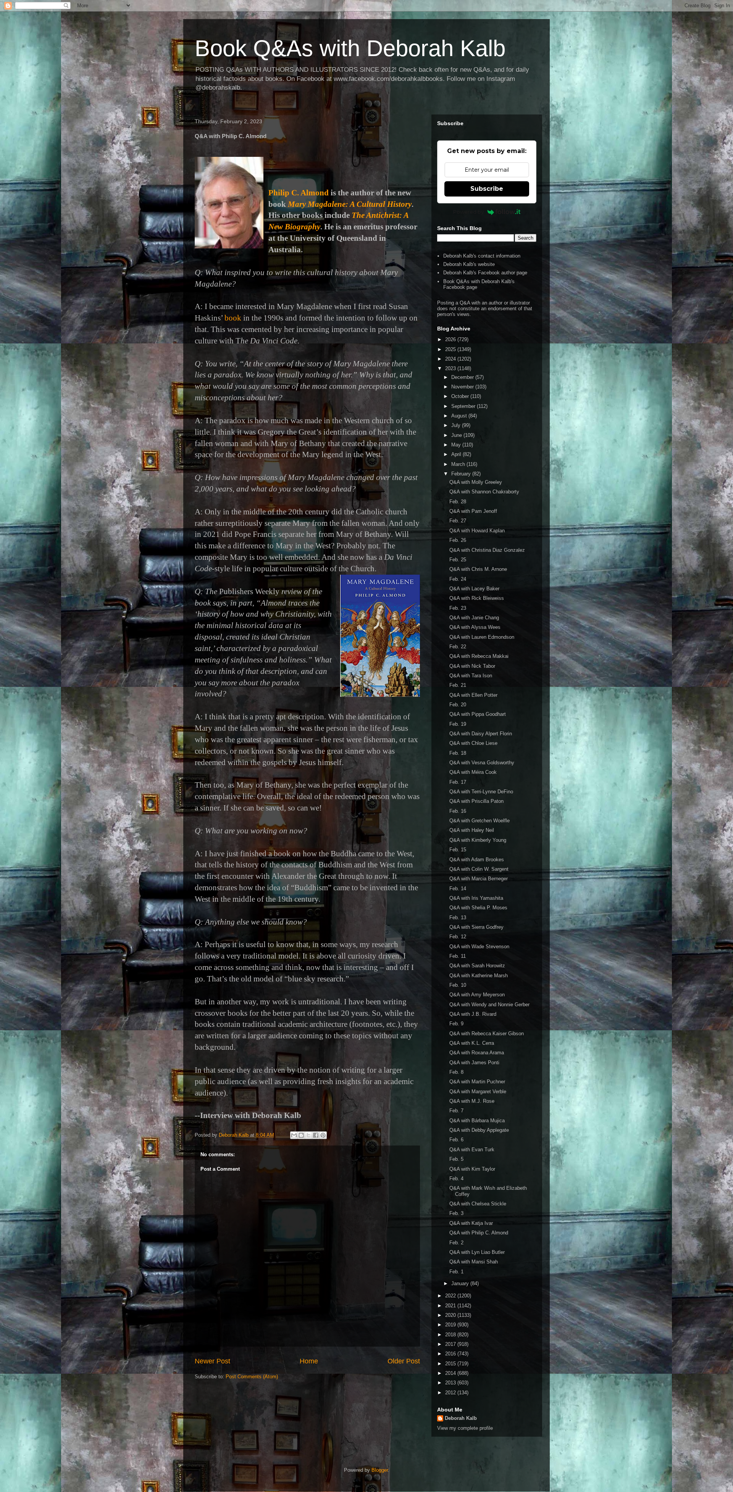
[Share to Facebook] (316, 1135)
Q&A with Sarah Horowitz (477, 965)
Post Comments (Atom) (252, 1376)
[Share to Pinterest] (323, 1135)
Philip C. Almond (298, 192)
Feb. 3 (456, 1213)
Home (309, 1361)
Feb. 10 (457, 985)
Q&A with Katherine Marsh (478, 975)
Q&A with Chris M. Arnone (478, 569)
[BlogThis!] (301, 1135)
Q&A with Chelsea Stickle (477, 1204)
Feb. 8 (456, 1072)
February (461, 474)
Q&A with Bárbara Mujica (477, 1120)
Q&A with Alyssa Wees (475, 627)
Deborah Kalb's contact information (481, 256)
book (232, 317)
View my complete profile (465, 1428)
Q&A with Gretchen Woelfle (479, 820)
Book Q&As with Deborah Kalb (350, 48)
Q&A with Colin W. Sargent (479, 869)
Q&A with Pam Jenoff (473, 511)
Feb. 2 (456, 1242)
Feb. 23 (457, 608)
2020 (451, 1315)
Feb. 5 (456, 1159)
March (459, 464)
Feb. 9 (456, 1023)
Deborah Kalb (461, 1418)
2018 (451, 1334)
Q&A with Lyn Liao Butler (477, 1252)
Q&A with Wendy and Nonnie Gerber (489, 1004)
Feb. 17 (457, 782)
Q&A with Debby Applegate (479, 1130)
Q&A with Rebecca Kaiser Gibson (486, 1033)
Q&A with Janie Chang (474, 617)
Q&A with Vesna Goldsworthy (481, 762)
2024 (451, 359)
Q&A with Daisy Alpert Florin (480, 733)
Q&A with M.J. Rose (471, 1101)
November (463, 387)
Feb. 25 (457, 559)
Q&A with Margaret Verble (477, 1091)
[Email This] (294, 1135)
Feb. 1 (456, 1271)
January (460, 1283)
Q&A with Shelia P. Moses (478, 907)
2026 (451, 339)
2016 (451, 1354)
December (463, 377)
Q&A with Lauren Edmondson (481, 637)
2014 (451, 1373)
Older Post (403, 1361)
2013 (451, 1383)
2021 (451, 1305)
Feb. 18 (457, 753)
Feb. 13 (457, 917)
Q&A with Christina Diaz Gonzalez (487, 550)
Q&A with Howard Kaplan (477, 530)
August (459, 416)
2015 (451, 1363)
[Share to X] (308, 1135)
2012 (451, 1392)
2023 (451, 368)
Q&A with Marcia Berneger (478, 878)
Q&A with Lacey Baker (474, 588)
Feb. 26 (457, 540)
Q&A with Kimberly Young (477, 840)
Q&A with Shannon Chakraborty (484, 492)
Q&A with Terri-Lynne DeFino (481, 791)
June (457, 435)
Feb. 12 (457, 936)
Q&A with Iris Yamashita (476, 898)
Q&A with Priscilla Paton (476, 801)
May (456, 445)
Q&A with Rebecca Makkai (479, 656)
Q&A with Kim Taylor (472, 1169)
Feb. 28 (457, 501)
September (464, 406)
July (456, 425)
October (460, 396)
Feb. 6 (456, 1139)
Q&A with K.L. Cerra (471, 1043)
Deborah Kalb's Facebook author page (485, 273)
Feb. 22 (457, 646)
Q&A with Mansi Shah (473, 1262)
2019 (451, 1325)
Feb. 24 (457, 579)
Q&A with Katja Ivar (471, 1223)
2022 (451, 1296)
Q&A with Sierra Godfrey (476, 927)
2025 (451, 349)
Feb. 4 (456, 1178)
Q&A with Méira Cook (473, 772)
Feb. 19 (457, 724)
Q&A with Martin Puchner (477, 1081)
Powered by (468, 212)
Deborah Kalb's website (469, 264)
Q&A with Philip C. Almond (478, 1233)
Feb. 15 (457, 849)
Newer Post (212, 1361)
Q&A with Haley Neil (471, 830)
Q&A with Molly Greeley (475, 482)
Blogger (379, 1470)
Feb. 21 (457, 685)
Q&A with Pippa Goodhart (477, 714)
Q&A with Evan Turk (471, 1149)
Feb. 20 (457, 704)
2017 (451, 1344)
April (457, 454)
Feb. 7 (456, 1110)
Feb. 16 (457, 811)
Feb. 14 (457, 888)
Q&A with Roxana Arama (476, 1052)
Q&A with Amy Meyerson (477, 994)
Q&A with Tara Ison (470, 675)
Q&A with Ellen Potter (473, 695)
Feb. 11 (457, 956)
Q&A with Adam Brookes (476, 859)
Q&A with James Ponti (474, 1062)
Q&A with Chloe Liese (473, 743)
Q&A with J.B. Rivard (472, 1014)
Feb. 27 (457, 521)
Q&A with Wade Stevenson (479, 946)
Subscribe (486, 188)
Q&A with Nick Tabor (472, 666)
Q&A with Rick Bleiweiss (476, 598)
